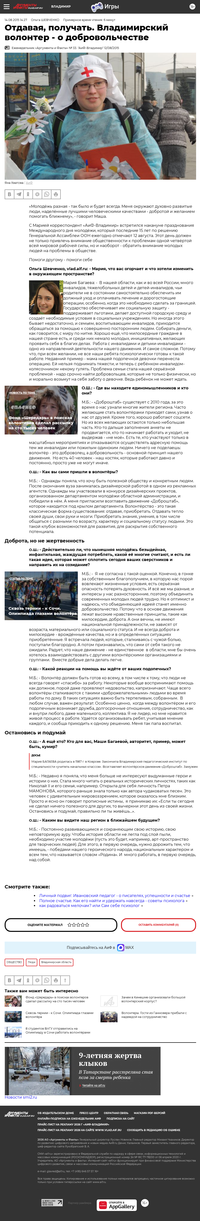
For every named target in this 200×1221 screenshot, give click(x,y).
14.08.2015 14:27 (16, 20)
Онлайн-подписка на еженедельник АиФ (69, 1118)
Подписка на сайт (120, 1118)
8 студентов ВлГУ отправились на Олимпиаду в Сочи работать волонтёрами (58, 1030)
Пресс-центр (89, 1113)
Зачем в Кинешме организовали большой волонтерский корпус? (153, 999)
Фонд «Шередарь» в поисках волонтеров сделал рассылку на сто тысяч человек (57, 999)
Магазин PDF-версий (149, 1113)
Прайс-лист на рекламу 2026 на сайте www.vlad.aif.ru (79, 1130)
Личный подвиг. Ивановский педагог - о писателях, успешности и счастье (114, 895)
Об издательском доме (56, 1113)
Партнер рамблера (79, 1202)
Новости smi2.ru (21, 1097)
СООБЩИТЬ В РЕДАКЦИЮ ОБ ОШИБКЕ (153, 1130)
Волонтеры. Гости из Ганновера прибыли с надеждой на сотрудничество (154, 1015)
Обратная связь (116, 1113)
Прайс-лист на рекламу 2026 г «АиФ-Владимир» (73, 1124)
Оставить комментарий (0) (159, 924)
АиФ (29, 183)
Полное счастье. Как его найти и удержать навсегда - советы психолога (111, 900)
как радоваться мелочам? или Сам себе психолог (89, 905)
